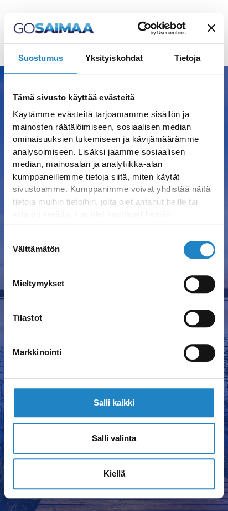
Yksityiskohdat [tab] (114, 58)
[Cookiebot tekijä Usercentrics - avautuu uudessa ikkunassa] (140, 28)
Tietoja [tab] (187, 58)
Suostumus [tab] (40, 58)
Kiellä (114, 473)
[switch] (199, 284)
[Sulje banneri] (211, 28)
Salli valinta (114, 438)
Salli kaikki (114, 402)
